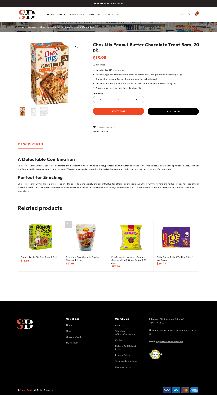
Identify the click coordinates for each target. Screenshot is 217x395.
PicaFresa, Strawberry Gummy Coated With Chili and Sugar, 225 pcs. (128, 260)
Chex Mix (105, 131)
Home (21, 26)
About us (119, 325)
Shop (68, 331)
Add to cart (118, 111)
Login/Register (189, 14)
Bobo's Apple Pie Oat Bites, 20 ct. (39, 257)
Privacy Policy (122, 355)
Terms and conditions (126, 361)
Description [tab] (30, 144)
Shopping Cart (73, 336)
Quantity (98, 93)
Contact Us (121, 340)
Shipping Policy (123, 366)
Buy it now (173, 111)
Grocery (31, 26)
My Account (72, 342)
